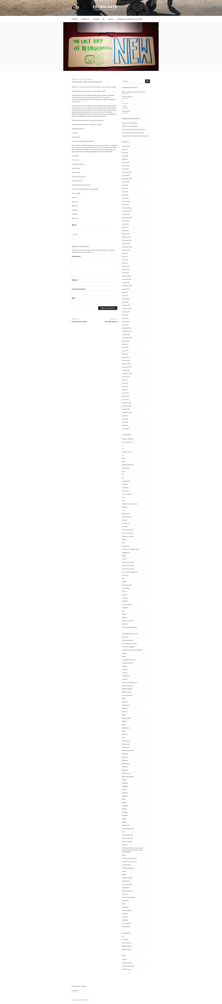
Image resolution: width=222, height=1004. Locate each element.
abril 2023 (125, 263)
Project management (128, 868)
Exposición (125, 575)
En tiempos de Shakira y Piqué (130, 549)
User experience (127, 943)
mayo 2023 (125, 260)
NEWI (123, 799)
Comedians (125, 487)
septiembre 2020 (127, 337)
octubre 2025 (126, 175)
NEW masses (126, 763)
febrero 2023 (126, 269)
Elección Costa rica (127, 533)
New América (126, 741)
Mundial (124, 721)
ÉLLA (123, 543)
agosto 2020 (126, 341)
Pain (123, 831)
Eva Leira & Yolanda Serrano (130, 572)
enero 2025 (125, 204)
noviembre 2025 (127, 172)
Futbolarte (75, 19)
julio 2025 (125, 185)
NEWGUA (124, 796)
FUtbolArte (105, 7)
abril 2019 (124, 389)
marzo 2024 (125, 230)
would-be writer (126, 949)
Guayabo (124, 617)
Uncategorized (126, 933)
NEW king (125, 760)
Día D (123, 500)
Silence (124, 904)
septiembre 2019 (127, 373)
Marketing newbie (127, 685)
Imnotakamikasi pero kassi (130, 633)
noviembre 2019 (126, 367)
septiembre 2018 (127, 412)
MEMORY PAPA (126, 692)
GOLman (89, 79)
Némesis (124, 734)
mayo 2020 (125, 351)
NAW (123, 731)
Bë (123, 474)
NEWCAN (125, 786)
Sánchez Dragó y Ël (127, 891)
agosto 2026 (126, 146)
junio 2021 (125, 315)
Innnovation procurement (129, 643)
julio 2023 (124, 253)
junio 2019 (125, 383)
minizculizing (125, 705)
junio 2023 (125, 256)
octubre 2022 (126, 282)
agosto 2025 (126, 182)
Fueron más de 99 (127, 604)
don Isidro (125, 526)
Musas (124, 724)
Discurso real (126, 513)
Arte (123, 471)
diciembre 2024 (126, 208)
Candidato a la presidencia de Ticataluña (129, 19)
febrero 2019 (125, 396)
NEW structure (126, 773)
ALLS (76, 234)
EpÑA (123, 556)
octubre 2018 (126, 409)
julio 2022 (124, 292)
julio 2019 (124, 380)
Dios (123, 510)
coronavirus (125, 491)
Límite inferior (126, 676)
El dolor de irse (126, 111)
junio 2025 (125, 188)
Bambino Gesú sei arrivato (136, 132)
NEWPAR (125, 815)
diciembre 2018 (126, 402)
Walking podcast (127, 946)
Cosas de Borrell (127, 494)
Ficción (124, 591)
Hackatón (125, 624)
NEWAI (124, 780)
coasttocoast (126, 481)
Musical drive (126, 728)
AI (122, 455)
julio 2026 (125, 149)
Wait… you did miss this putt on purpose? (134, 92)
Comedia (124, 484)
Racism (124, 871)
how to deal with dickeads (129, 627)
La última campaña (127, 663)
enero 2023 (125, 273)
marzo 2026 (125, 162)
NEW (123, 737)
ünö (123, 936)
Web (73, 298)
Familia (124, 581)
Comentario (76, 256)
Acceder (124, 959)
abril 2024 (125, 227)
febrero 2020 (126, 360)
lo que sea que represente (129, 682)
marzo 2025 (125, 198)
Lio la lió (124, 106)
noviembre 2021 (126, 308)
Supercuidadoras (127, 910)
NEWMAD (125, 806)
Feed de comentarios (128, 966)
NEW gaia (125, 757)
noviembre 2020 (127, 331)
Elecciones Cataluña (128, 536)
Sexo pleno (125, 900)
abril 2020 (125, 354)
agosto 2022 (125, 289)
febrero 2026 (126, 165)
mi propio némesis (127, 695)
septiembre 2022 (127, 286)
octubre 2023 (126, 243)
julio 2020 (125, 344)
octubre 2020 (126, 334)
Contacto (111, 19)
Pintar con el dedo (127, 841)
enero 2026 (125, 169)
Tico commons (126, 923)
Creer (123, 497)
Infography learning (127, 640)
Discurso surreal (126, 517)
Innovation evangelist (128, 646)
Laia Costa (125, 669)
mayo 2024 (125, 224)
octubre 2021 (126, 312)
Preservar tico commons (129, 861)
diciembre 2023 (126, 237)
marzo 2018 (125, 428)
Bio (104, 19)
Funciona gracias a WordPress (80, 1000)
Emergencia (125, 546)
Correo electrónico (79, 289)
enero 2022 (125, 302)
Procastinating (126, 865)
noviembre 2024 (127, 211)
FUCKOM (124, 601)
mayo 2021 (125, 318)
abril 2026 (125, 159)
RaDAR (124, 874)
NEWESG (124, 793)
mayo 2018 (125, 422)
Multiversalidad (126, 718)
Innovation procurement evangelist (132, 650)
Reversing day (126, 881)
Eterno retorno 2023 (128, 565)
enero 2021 (125, 325)
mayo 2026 (125, 156)
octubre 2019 (126, 370)
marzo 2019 (125, 393)
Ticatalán (124, 917)
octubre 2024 (126, 214)
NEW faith (125, 754)
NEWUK (124, 819)
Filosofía (124, 595)
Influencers (125, 637)
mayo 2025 (125, 191)
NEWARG (125, 783)
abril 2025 (125, 195)
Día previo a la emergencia (129, 504)
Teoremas (125, 913)
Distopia (124, 520)
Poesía (124, 855)
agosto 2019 (125, 376)
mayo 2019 (125, 386)
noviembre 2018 (126, 406)
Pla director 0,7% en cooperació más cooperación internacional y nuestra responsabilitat (132, 850)
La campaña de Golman (128, 659)
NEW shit (124, 767)
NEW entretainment (128, 750)
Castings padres (133, 123)
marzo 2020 (125, 357)
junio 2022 (125, 295)
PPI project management (129, 858)
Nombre (75, 280)
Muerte (124, 715)
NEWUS (124, 822)
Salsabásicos (126, 887)
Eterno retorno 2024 (128, 569)
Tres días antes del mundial (137, 129)
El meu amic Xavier (127, 530)
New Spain (125, 770)
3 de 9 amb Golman (127, 442)
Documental (125, 523)
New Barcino (85, 19)
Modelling (125, 708)
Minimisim (125, 702)
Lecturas (124, 672)
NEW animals (126, 744)
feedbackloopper (127, 585)
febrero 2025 (126, 201)
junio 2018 (125, 419)
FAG (123, 578)
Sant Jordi (125, 894)
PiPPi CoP (125, 845)
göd (123, 611)
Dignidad (124, 507)
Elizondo (124, 539)
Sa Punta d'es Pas (127, 884)
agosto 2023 (125, 250)
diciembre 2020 (126, 328)
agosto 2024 (126, 221)
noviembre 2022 (126, 279)
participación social (127, 835)
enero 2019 (125, 399)
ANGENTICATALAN (127, 465)
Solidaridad (125, 907)
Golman (124, 123)
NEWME (124, 809)
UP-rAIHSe (125, 939)
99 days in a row (126, 452)
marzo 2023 (125, 266)
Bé (123, 478)
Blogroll (75, 990)
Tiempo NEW (126, 926)
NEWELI (124, 789)
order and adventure (128, 828)
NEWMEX (125, 812)
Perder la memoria (127, 838)
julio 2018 (124, 415)
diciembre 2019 (126, 363)
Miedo (124, 698)
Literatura (125, 679)
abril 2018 (124, 425)
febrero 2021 (125, 321)
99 (123, 448)
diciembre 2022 (126, 276)
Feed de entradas (127, 963)
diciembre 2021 (126, 305)
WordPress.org (126, 969)
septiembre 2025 (127, 178)
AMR (123, 461)
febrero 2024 (126, 234)
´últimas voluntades (127, 439)
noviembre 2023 (126, 240)
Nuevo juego (125, 825)
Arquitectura (125, 468)
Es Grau (124, 559)
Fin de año (125, 598)
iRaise (124, 656)
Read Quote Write (127, 878)
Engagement (126, 552)
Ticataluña (96, 19)
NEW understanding (128, 776)
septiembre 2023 (127, 247)
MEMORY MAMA (127, 689)
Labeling (124, 666)
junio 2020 (125, 347)
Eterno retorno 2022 (128, 562)
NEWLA (124, 802)
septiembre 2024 (127, 217)
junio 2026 (125, 152)
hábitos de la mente (127, 620)
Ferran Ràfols (126, 588)
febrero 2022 (126, 299)
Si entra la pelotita (127, 96)
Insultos (124, 653)
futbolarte (125, 607)
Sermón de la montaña (128, 897)
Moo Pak (124, 711)
